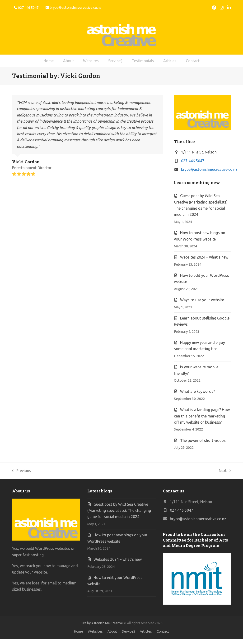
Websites (95, 631)
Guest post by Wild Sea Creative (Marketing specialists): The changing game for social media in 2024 (119, 510)
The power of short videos (203, 440)
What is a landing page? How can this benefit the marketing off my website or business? (202, 415)
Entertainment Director (31, 168)
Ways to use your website (202, 300)
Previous (21, 471)
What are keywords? (197, 391)
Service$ (128, 631)
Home (78, 631)
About (112, 631)
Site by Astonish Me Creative (102, 623)
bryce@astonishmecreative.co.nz (76, 7)
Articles (146, 631)
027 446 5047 (192, 161)
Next (223, 471)
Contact (163, 631)
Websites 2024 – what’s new (204, 257)
